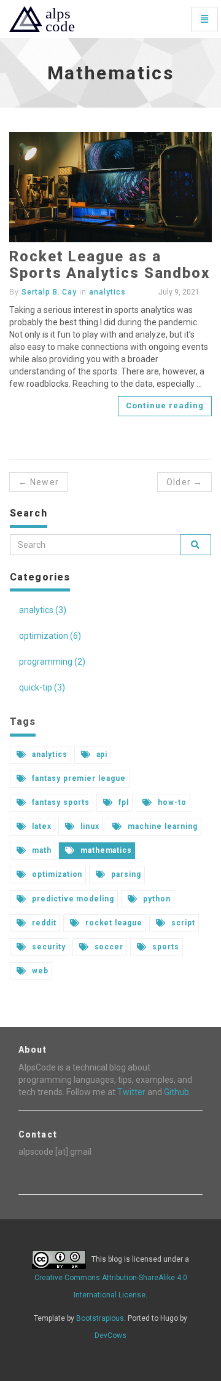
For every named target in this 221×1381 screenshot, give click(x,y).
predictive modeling (71, 899)
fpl (122, 802)
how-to (171, 802)
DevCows (110, 1335)
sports (164, 947)
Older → (184, 482)
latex (40, 826)
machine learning (161, 826)
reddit (42, 923)
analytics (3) (42, 610)
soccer (108, 947)
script (182, 923)
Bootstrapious (100, 1318)
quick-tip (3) (42, 687)
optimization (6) (50, 636)
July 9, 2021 (178, 292)
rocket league (112, 923)
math (40, 850)
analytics (107, 292)
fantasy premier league (77, 778)
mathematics (105, 850)
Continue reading (165, 405)
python (156, 899)
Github (176, 1092)
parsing (125, 874)
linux (88, 826)
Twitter (131, 1092)
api (101, 754)
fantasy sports (59, 802)
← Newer (38, 482)
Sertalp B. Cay (49, 292)
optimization (55, 874)
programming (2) (52, 662)
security (47, 947)
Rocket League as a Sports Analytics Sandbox (109, 264)
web (38, 971)
